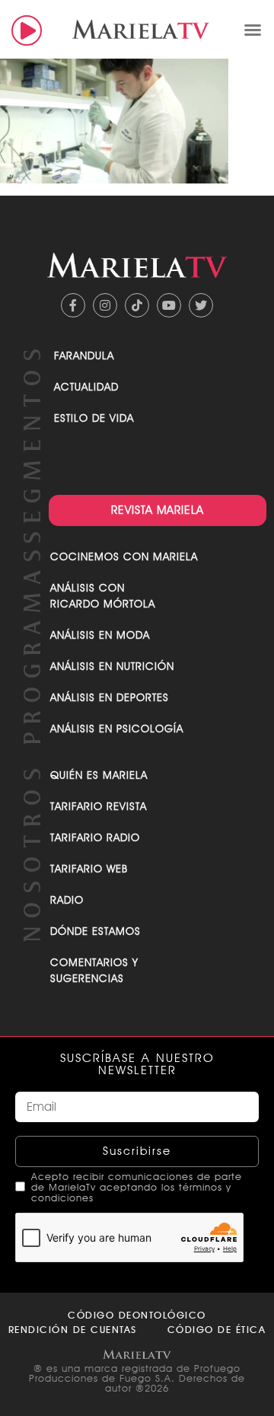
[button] (252, 29)
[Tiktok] (137, 305)
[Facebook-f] (73, 305)
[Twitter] (201, 305)
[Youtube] (169, 305)
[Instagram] (105, 305)
